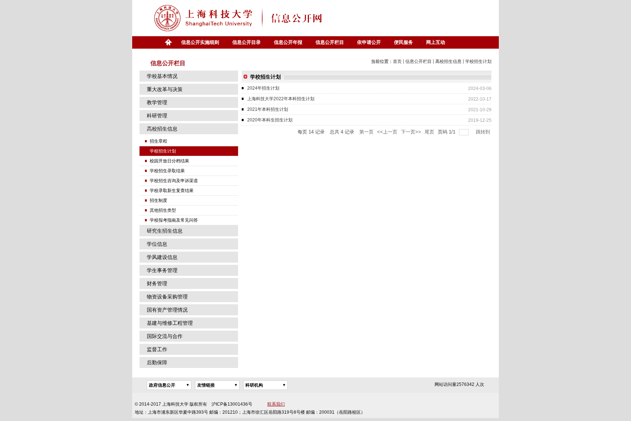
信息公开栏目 (330, 42)
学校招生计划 (478, 61)
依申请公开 (369, 42)
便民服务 (403, 42)
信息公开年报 (288, 42)
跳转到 (484, 132)
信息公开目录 (246, 42)
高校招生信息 (448, 61)
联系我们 (276, 404)
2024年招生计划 (263, 88)
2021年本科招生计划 (267, 109)
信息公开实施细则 (200, 42)
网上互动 (435, 42)
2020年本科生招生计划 (269, 120)
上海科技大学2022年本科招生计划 (280, 98)
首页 (168, 42)
